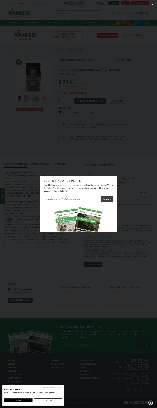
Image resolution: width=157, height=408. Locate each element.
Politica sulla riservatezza (52, 388)
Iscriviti (107, 199)
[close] (153, 4)
